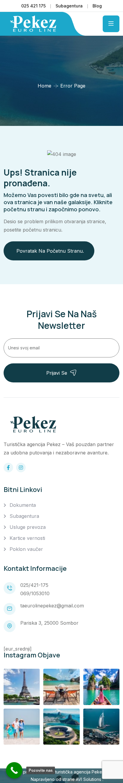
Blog (97, 5)
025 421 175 (33, 5)
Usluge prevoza (28, 527)
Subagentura (69, 5)
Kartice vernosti (27, 538)
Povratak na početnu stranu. (50, 251)
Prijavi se (56, 373)
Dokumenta (23, 505)
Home (44, 86)
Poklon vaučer (26, 549)
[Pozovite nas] (14, 770)
